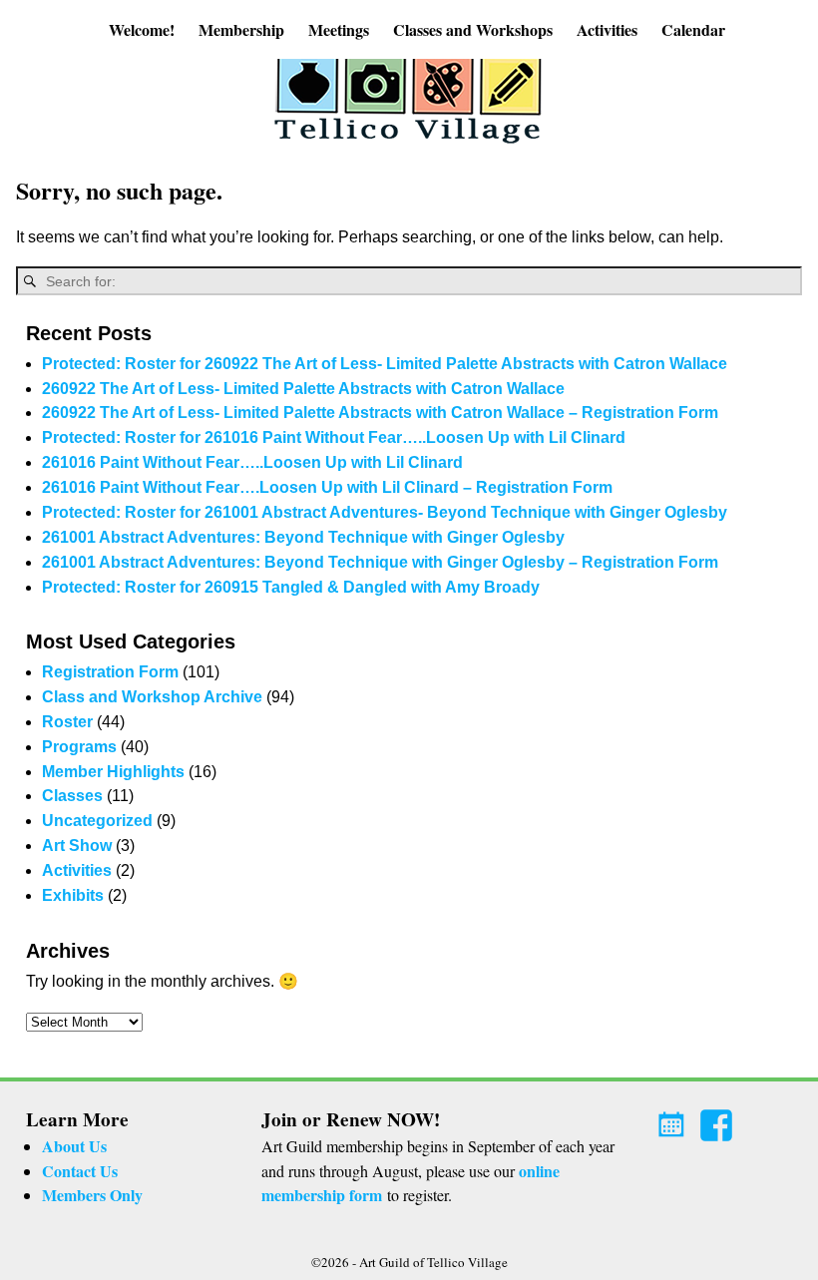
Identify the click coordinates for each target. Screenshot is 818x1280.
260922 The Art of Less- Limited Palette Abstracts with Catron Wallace (303, 388)
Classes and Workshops (473, 29)
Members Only (92, 1194)
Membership (241, 29)
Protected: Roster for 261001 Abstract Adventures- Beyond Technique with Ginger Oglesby (384, 512)
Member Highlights (113, 771)
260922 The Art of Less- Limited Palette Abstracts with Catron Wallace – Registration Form (380, 412)
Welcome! (142, 29)
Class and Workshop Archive (152, 696)
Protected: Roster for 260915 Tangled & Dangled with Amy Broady (291, 587)
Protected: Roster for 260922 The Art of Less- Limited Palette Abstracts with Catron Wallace (384, 363)
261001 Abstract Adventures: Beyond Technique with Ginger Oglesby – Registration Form (380, 562)
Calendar (693, 29)
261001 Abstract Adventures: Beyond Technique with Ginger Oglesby (303, 537)
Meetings (338, 29)
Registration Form (110, 671)
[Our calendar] (674, 1118)
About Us (74, 1145)
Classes (72, 795)
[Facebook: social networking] (718, 1118)
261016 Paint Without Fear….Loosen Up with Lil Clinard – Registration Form (327, 487)
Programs (79, 746)
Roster (67, 721)
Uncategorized (97, 820)
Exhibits (73, 895)
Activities (607, 29)
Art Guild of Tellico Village (433, 1262)
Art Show (77, 845)
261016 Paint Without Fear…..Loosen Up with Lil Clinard (252, 462)
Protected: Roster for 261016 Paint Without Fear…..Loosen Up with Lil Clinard (333, 437)
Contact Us (80, 1170)
